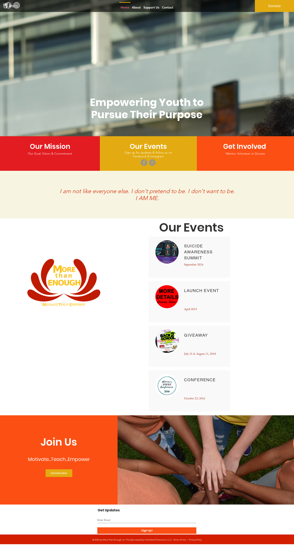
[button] (148, 146)
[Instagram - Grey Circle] (152, 162)
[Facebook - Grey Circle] (8, 5)
